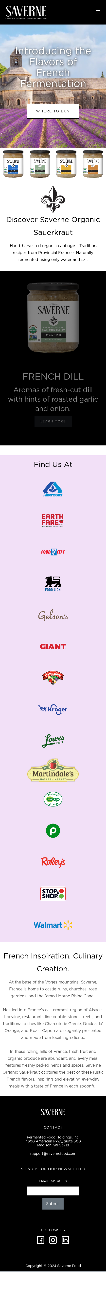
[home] (48, 12)
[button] (98, 12)
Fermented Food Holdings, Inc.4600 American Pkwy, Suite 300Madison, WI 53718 (53, 1141)
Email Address (53, 1181)
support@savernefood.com (53, 1154)
